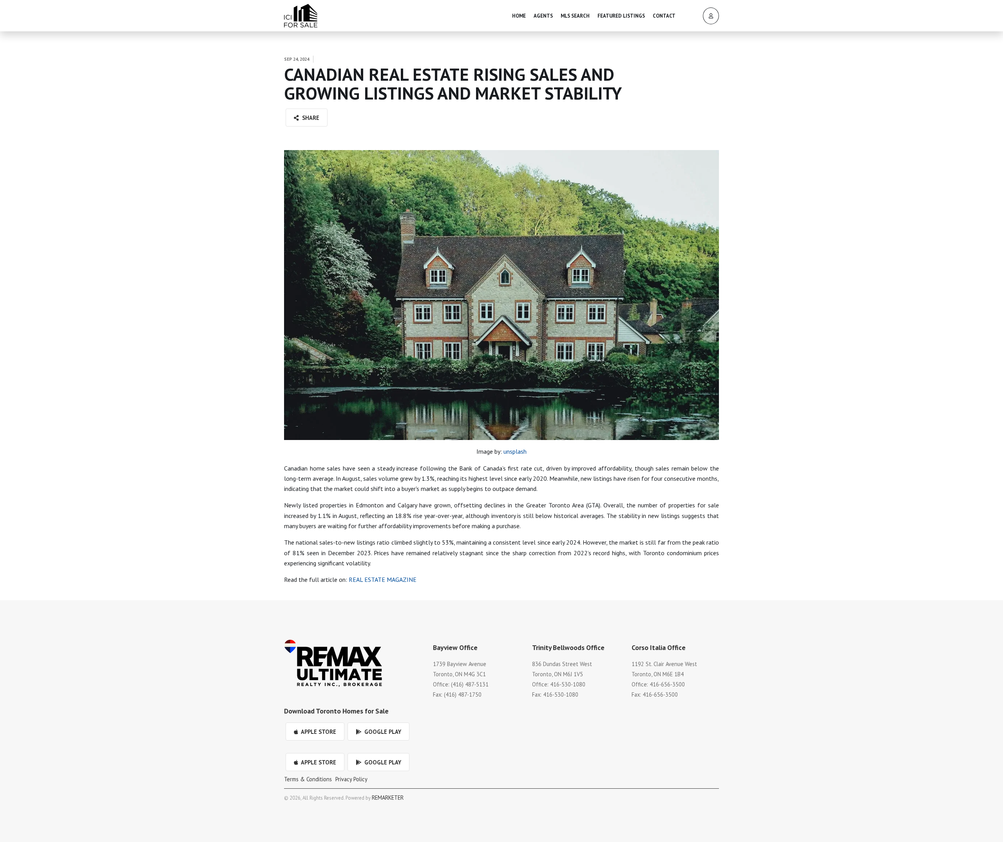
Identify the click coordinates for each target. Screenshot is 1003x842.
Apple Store (318, 731)
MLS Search (575, 16)
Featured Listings (621, 16)
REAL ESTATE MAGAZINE (382, 579)
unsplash (515, 451)
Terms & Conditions (308, 779)
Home (519, 16)
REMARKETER (388, 797)
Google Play (382, 731)
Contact (664, 16)
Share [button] (310, 117)
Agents (543, 16)
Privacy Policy (351, 779)
